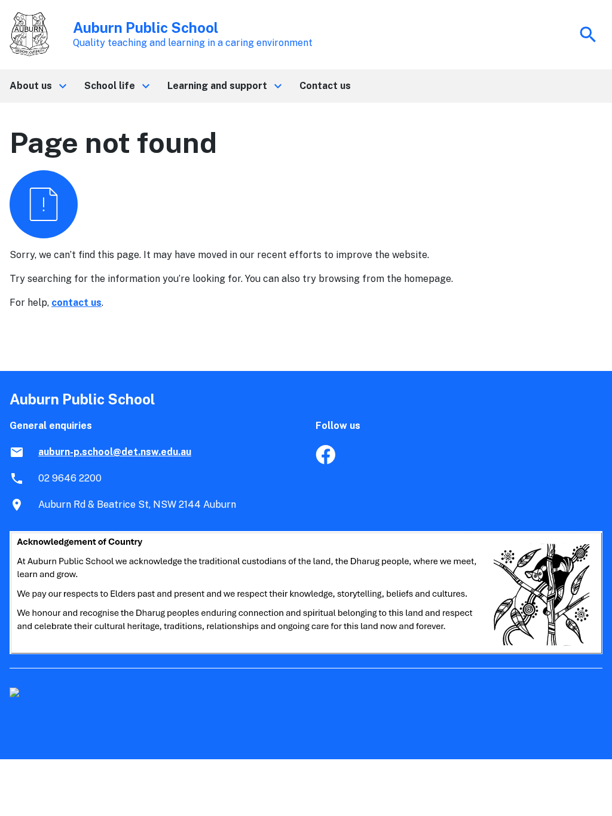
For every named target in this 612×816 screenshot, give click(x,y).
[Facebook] (325, 461)
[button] (37, 86)
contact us (76, 302)
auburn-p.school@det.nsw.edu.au (114, 452)
